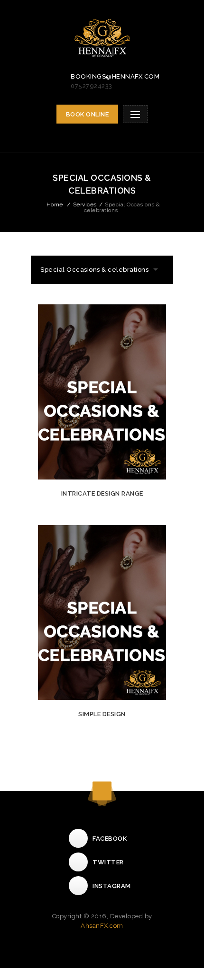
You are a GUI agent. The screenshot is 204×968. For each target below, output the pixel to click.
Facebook (110, 838)
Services (85, 204)
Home (54, 204)
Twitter (108, 862)
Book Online (87, 114)
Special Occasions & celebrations (94, 269)
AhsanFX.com (102, 925)
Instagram (112, 885)
